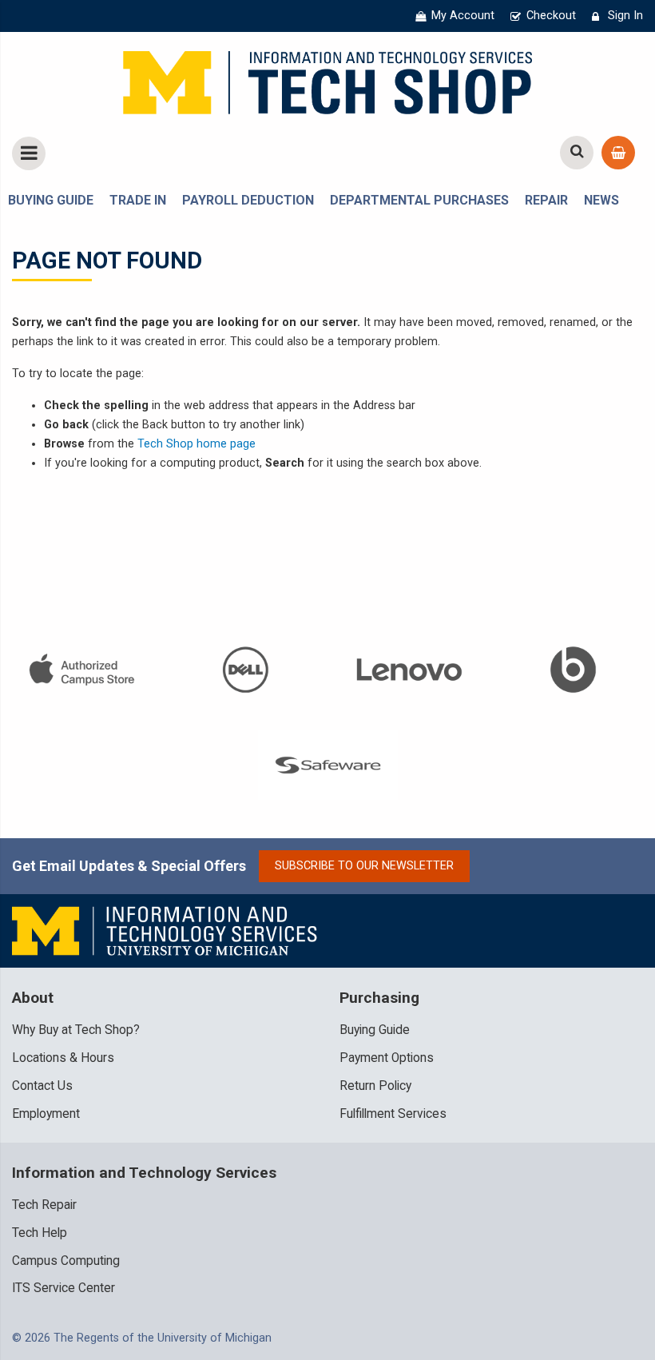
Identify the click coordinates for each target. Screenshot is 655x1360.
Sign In (625, 15)
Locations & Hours (63, 1058)
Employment (46, 1114)
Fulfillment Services (393, 1114)
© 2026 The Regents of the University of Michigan (142, 1338)
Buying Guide (374, 1030)
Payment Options (386, 1058)
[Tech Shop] (327, 80)
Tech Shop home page (196, 444)
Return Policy (375, 1086)
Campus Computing (66, 1261)
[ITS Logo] (166, 930)
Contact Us (42, 1086)
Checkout (551, 15)
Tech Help (39, 1233)
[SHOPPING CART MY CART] (618, 152)
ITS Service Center (63, 1288)
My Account (462, 15)
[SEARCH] (576, 152)
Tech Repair (44, 1205)
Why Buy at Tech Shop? (76, 1030)
